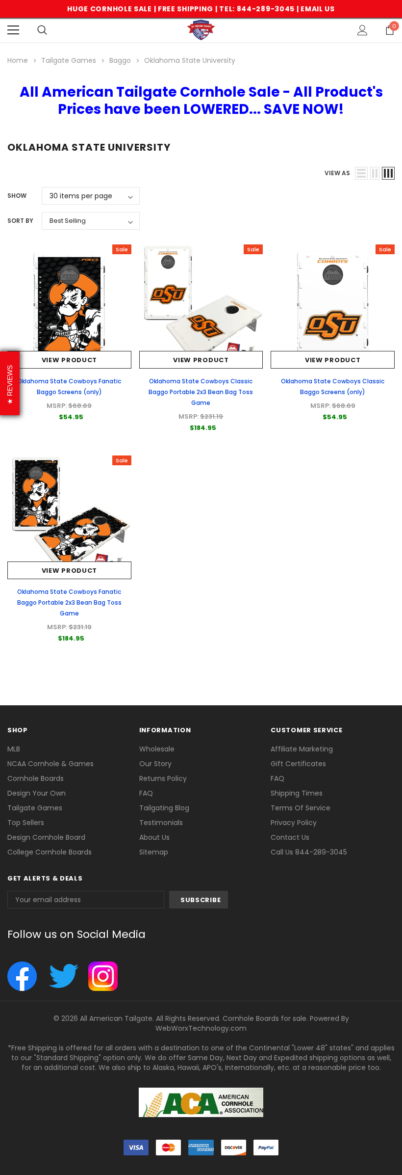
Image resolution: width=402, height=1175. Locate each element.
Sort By (20, 220)
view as (337, 173)
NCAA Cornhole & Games (50, 764)
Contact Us (290, 837)
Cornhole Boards (35, 778)
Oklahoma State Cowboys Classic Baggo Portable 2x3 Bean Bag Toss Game (201, 392)
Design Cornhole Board (46, 837)
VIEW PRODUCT (69, 360)
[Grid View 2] (374, 173)
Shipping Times (297, 793)
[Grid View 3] (388, 173)
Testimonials (161, 823)
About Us (154, 837)
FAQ (146, 793)
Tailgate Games (34, 808)
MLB (13, 749)
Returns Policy (163, 778)
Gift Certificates (298, 764)
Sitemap (153, 852)
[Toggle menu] (13, 30)
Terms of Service (300, 808)
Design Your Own (36, 793)
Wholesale (157, 749)
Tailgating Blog (164, 808)
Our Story (155, 764)
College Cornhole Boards (49, 852)
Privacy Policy (294, 823)
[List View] (361, 173)
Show (16, 195)
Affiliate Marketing (302, 749)
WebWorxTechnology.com (201, 1028)
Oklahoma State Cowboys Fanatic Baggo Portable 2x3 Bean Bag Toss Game (69, 602)
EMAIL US (318, 9)
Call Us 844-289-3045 (309, 852)
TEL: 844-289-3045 (257, 9)
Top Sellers (25, 823)
